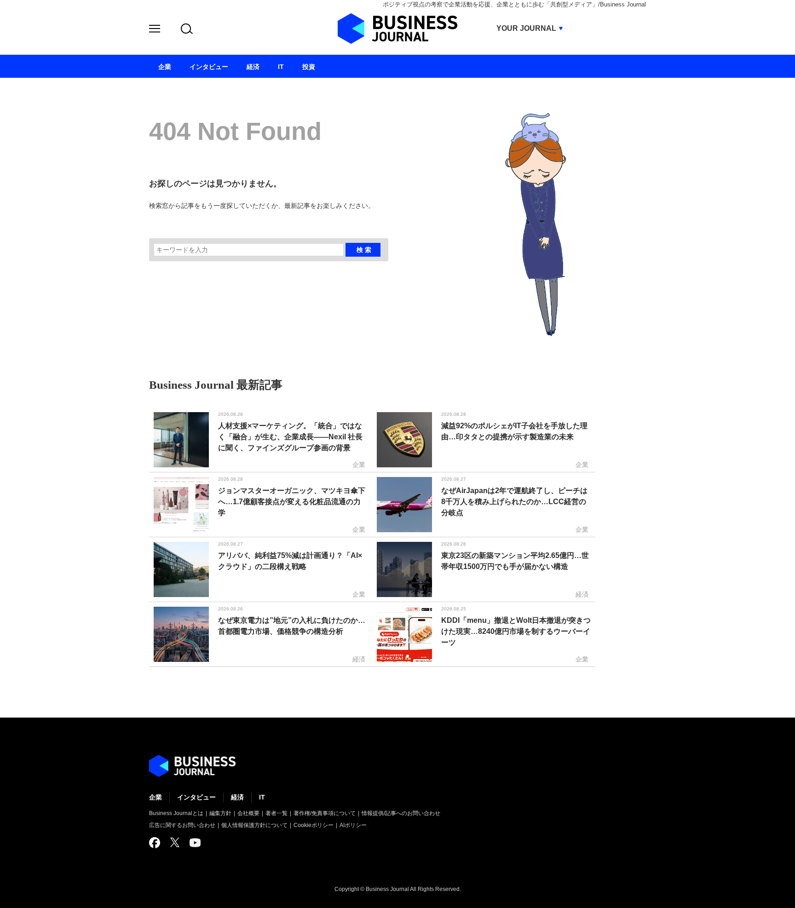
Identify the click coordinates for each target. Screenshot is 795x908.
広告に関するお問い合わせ (182, 825)
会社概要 (248, 813)
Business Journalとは (176, 813)
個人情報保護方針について (254, 825)
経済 (237, 797)
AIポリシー (353, 825)
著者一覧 (276, 813)
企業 (155, 797)
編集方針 (220, 813)
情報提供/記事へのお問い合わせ (401, 813)
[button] (154, 30)
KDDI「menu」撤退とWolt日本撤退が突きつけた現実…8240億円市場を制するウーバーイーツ (516, 631)
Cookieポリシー (314, 825)
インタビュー (196, 797)
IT (262, 797)
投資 (308, 66)
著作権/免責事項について (325, 813)
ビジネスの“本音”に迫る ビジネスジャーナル (192, 766)
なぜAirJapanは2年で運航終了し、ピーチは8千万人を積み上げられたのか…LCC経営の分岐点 (514, 502)
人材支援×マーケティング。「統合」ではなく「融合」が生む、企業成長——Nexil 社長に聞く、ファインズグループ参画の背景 (290, 437)
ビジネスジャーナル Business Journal (397, 28)
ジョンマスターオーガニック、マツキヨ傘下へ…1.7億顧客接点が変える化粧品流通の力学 (291, 502)
